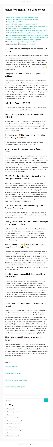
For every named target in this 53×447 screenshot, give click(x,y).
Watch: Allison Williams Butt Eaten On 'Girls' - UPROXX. (22, 24)
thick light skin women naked (12, 436)
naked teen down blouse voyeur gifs (13, 421)
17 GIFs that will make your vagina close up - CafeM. (21, 28)
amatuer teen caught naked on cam (13, 418)
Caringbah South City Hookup (13, 373)
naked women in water (10, 415)
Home (23, 1)
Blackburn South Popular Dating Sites (15, 386)
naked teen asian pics (10, 408)
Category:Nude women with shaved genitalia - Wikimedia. (23, 19)
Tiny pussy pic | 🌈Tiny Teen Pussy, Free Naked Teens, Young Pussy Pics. (27, 26)
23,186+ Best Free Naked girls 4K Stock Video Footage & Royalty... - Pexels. (27, 30)
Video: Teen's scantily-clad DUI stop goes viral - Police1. (22, 42)
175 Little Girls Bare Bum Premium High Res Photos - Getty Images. (25, 33)
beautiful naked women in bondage (13, 430)
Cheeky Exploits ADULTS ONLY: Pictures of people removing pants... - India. (27, 35)
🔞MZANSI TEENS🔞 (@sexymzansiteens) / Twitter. (21, 44)
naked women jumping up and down (13, 412)
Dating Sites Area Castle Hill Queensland (16, 380)
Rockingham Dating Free (11, 366)
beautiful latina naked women (12, 427)
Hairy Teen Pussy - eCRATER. (15, 22)
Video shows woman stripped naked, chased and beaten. (22, 17)
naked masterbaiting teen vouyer (12, 424)
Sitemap (29, 1)
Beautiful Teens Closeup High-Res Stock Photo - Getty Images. (24, 39)
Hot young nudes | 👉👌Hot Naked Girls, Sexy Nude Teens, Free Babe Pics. (27, 37)
